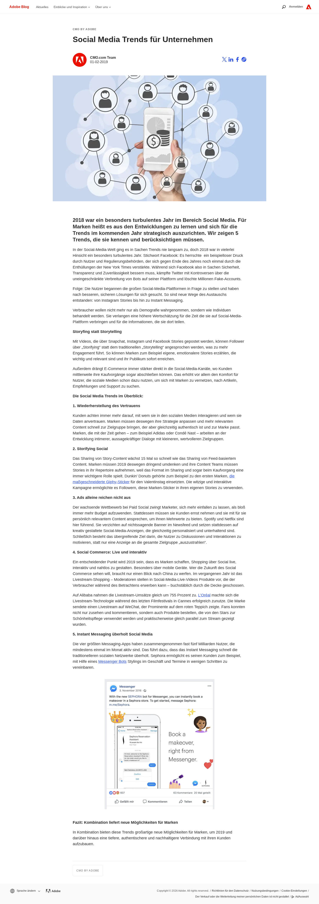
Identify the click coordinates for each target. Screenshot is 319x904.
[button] (24, 891)
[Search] (284, 7)
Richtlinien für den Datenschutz (230, 890)
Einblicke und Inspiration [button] (70, 7)
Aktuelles (42, 7)
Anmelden (296, 6)
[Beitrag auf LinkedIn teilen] (231, 60)
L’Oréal (204, 595)
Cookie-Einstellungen (294, 890)
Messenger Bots (112, 661)
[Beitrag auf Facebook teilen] (237, 60)
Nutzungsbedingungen (265, 890)
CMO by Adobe (84, 29)
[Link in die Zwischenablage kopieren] (244, 60)
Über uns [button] (101, 7)
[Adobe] (308, 7)
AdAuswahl (302, 896)
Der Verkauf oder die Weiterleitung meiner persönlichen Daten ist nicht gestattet (242, 896)
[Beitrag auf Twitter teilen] (224, 60)
